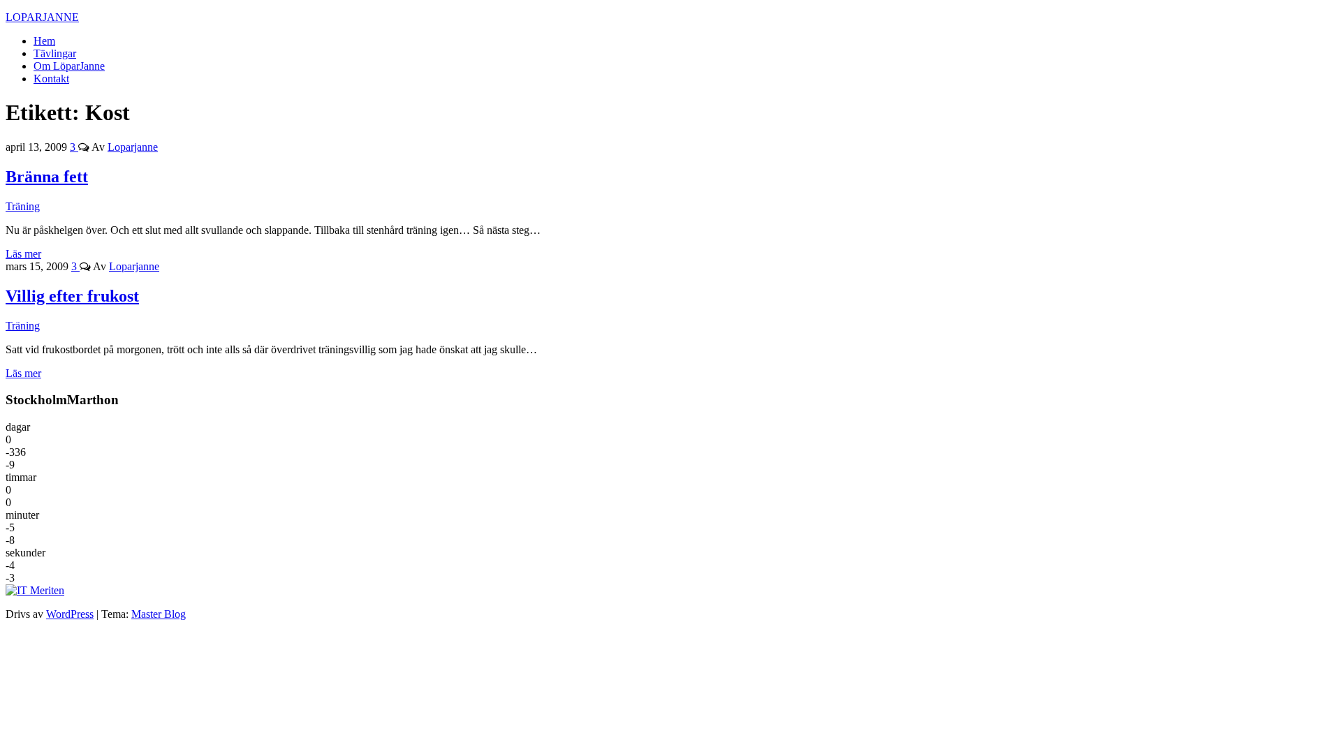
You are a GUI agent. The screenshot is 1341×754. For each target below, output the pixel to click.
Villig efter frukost (72, 296)
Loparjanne (133, 147)
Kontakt (51, 78)
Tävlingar (55, 53)
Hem (44, 41)
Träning (23, 206)
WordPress (70, 614)
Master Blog (158, 614)
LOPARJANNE (42, 17)
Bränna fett (47, 177)
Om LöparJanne (69, 66)
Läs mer (23, 254)
